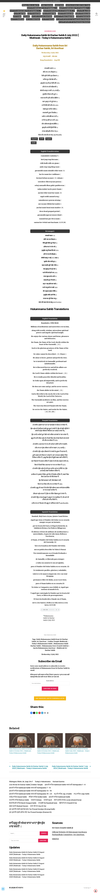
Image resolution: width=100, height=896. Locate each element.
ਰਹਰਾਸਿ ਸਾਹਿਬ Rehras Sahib (83, 13)
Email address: (50, 680)
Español (34, 139)
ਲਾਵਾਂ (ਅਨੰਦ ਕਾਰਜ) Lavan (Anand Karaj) (42, 16)
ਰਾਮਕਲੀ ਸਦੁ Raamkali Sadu (83, 16)
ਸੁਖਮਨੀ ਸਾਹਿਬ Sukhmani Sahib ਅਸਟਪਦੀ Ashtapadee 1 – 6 (42, 8)
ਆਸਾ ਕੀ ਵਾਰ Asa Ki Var (48, 19)
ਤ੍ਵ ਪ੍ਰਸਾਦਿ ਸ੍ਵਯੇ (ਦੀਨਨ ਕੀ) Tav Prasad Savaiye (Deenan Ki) (74, 22)
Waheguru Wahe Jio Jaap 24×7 (30, 5)
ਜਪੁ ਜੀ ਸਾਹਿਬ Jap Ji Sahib (83, 10)
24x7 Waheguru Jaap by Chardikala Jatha (50, 698)
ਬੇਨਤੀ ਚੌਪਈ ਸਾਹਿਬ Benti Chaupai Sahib (64, 16)
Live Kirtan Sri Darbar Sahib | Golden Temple (78, 5)
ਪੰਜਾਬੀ (41, 139)
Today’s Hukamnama (47, 5)
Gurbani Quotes (59, 5)
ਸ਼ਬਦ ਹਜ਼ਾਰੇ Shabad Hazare (33, 19)
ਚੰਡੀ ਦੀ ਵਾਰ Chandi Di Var (17, 19)
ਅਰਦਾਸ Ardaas (17, 16)
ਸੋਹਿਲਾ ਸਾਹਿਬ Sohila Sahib (49, 13)
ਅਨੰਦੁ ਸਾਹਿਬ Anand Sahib (34, 13)
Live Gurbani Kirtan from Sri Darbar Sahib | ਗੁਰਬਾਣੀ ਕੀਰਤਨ (50, 1)
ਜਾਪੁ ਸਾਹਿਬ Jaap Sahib (19, 13)
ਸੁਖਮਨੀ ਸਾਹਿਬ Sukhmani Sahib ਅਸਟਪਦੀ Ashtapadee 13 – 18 (25, 10)
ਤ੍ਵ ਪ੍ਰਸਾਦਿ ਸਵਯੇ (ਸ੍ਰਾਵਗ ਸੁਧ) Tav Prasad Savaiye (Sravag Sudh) (73, 19)
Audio (34, 143)
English (48, 139)
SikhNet (55, 839)
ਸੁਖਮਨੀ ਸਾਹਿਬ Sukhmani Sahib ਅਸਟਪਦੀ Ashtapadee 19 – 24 (59, 10)
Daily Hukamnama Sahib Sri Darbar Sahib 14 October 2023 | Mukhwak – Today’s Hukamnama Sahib (48, 751)
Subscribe (43, 840)
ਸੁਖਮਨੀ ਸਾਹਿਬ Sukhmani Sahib (65, 13)
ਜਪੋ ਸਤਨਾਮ (19, 888)
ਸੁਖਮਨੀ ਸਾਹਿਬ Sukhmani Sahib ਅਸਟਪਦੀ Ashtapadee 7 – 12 (74, 8)
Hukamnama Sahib (50, 31)
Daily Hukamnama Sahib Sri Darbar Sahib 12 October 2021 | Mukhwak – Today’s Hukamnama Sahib (20, 751)
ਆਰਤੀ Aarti (26, 16)
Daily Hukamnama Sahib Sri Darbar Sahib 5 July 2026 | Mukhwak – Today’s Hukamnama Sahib (77, 751)
